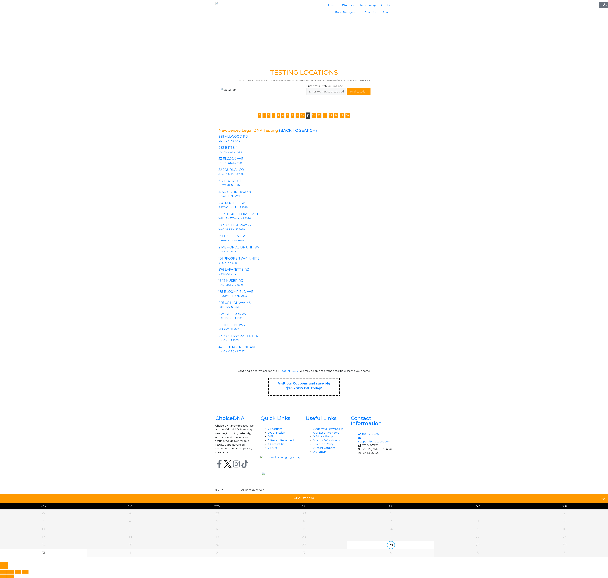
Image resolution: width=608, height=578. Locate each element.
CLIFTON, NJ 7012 (229, 140)
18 (347, 115)
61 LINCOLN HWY (232, 325)
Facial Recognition (346, 12)
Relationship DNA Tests (375, 5)
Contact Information (366, 420)
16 (336, 115)
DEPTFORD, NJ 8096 (231, 240)
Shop (386, 12)
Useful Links (321, 418)
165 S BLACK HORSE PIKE (238, 214)
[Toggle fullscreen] (10, 572)
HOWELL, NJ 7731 (229, 196)
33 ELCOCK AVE (230, 159)
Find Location (358, 91)
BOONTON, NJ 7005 (230, 162)
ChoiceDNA (229, 418)
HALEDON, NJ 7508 (230, 318)
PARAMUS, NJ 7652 (230, 151)
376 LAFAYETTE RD (233, 269)
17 (342, 115)
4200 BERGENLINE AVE (237, 347)
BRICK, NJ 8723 (227, 262)
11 (308, 115)
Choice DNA (232, 490)
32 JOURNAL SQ (231, 170)
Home (331, 5)
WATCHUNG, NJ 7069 (231, 229)
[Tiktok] (245, 464)
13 (319, 115)
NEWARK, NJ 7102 (229, 185)
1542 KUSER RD (230, 281)
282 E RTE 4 (228, 147)
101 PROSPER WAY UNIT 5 (238, 258)
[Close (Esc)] (25, 572)
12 (313, 115)
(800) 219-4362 (289, 370)
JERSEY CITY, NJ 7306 (231, 173)
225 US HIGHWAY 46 (234, 303)
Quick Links (275, 418)
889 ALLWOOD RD (233, 136)
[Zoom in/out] (3, 572)
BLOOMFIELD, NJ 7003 (232, 295)
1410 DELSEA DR (231, 236)
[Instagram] (236, 464)
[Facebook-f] (219, 464)
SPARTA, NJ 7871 (228, 273)
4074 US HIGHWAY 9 (234, 192)
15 (330, 115)
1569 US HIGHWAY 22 (235, 225)
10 (302, 115)
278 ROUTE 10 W (231, 203)
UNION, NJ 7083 (228, 340)
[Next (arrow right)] (10, 576)
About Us (371, 12)
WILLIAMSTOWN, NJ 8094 (234, 218)
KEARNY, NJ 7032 (229, 329)
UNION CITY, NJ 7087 (231, 351)
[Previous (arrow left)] (3, 576)
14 (325, 115)
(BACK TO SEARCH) (298, 130)
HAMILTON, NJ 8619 (230, 284)
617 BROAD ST (229, 181)
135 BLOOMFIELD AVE (235, 292)
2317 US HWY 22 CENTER (238, 336)
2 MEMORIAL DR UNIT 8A (238, 247)
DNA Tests (347, 5)
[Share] (18, 572)
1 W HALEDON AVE (233, 314)
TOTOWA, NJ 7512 (229, 306)
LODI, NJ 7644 (227, 251)
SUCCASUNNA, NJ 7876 (232, 207)
